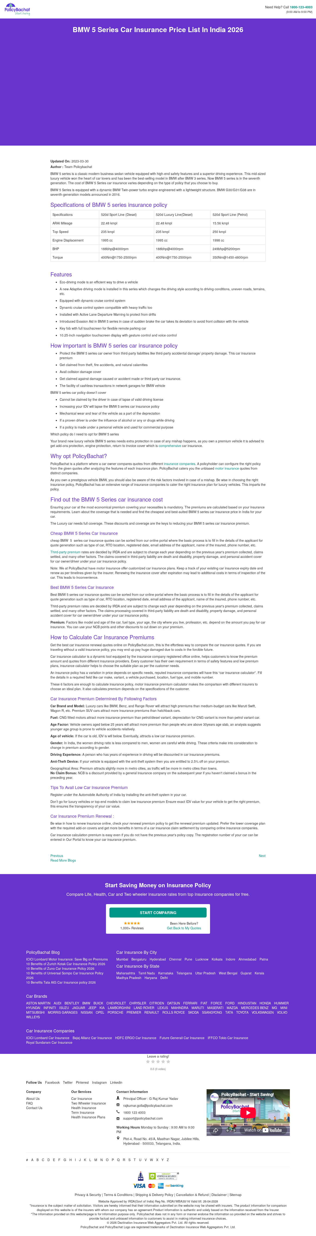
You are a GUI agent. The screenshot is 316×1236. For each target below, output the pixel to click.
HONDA (265, 1003)
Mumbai (122, 959)
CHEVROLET (116, 1003)
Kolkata (217, 959)
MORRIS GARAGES (62, 1012)
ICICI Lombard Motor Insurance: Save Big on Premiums (67, 959)
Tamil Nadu (146, 973)
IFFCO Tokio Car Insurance (228, 1037)
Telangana (184, 973)
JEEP (92, 1007)
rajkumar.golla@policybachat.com (148, 1105)
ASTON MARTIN (38, 1003)
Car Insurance (81, 1098)
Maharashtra (125, 973)
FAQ (29, 1103)
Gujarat (246, 973)
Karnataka (165, 973)
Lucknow (201, 959)
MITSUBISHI (35, 1012)
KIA (102, 1007)
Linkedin (116, 1082)
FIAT (204, 1003)
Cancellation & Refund (192, 1194)
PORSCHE (115, 1012)
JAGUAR (78, 1007)
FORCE (216, 1003)
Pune (188, 959)
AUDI (57, 1003)
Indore (230, 959)
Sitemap (235, 1194)
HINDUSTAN (247, 1003)
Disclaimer (219, 1194)
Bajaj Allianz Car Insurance (92, 1037)
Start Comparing (158, 912)
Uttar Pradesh (205, 973)
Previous (56, 855)
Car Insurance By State (137, 966)
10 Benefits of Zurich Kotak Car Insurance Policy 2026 (65, 963)
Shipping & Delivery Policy (154, 1194)
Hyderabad (158, 959)
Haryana (151, 977)
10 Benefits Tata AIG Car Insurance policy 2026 (61, 982)
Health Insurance (83, 1107)
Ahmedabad (247, 959)
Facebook (52, 1082)
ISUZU (64, 1007)
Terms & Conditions (118, 1194)
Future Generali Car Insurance (182, 1037)
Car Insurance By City (136, 952)
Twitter (68, 1082)
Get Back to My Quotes (184, 928)
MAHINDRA (179, 1007)
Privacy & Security (88, 1194)
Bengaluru (138, 959)
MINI (283, 1007)
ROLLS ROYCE (173, 1012)
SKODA (193, 1012)
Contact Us (34, 1107)
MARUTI (198, 1007)
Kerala (259, 973)
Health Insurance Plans (88, 1117)
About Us (33, 1098)
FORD (230, 1003)
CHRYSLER (137, 1003)
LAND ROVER (144, 1007)
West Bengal (228, 973)
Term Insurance (82, 1112)
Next (262, 855)
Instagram (99, 1082)
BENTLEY (72, 1003)
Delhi (164, 977)
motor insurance (227, 468)
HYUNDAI (33, 1007)
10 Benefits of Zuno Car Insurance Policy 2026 (60, 968)
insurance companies (179, 463)
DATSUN (173, 1003)
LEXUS (163, 1007)
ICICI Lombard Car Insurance (47, 1037)
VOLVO (282, 1012)
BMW (86, 1003)
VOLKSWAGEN (263, 1012)
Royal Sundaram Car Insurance (49, 1042)
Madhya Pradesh (128, 977)
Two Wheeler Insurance (88, 1103)
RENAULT (151, 1012)
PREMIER (134, 1012)
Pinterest (82, 1082)
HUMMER (281, 1003)
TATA (229, 1012)
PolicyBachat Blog (43, 952)
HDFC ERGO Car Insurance (135, 1037)
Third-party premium (65, 552)
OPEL (100, 1012)
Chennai (175, 959)
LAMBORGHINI (119, 1007)
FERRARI (190, 1003)
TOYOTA (242, 1012)
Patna (264, 959)
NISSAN (87, 1012)
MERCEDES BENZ (255, 1007)
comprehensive (170, 445)
